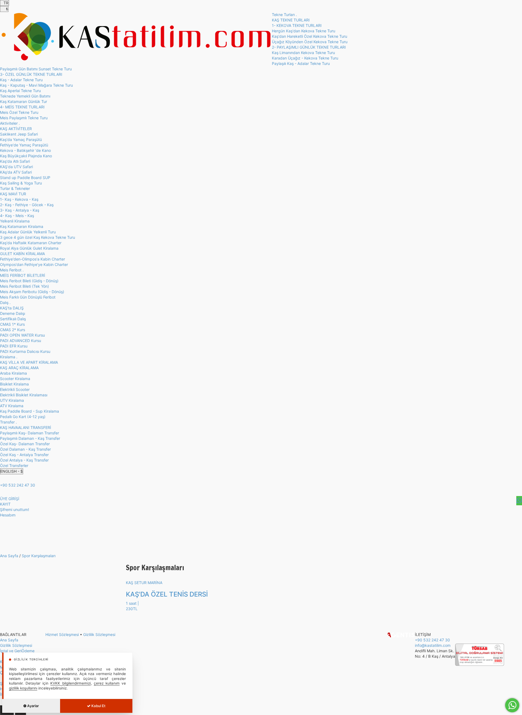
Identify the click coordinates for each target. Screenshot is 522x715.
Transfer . (8, 422)
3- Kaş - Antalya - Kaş (19, 210)
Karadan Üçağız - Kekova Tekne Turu (305, 58)
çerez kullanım (107, 683)
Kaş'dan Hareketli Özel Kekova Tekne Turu (309, 36)
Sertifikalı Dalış (13, 318)
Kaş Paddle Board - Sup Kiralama (29, 411)
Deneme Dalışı (12, 313)
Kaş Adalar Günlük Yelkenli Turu (28, 232)
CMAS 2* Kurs (12, 329)
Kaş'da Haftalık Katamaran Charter (30, 242)
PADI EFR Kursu (13, 346)
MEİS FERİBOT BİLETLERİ (22, 275)
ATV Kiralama (11, 405)
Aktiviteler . (10, 123)
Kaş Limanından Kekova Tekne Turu (303, 52)
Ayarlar (32, 706)
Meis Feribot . (12, 270)
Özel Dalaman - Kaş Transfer (25, 449)
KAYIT (5, 504)
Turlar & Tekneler (15, 188)
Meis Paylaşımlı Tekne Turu (24, 117)
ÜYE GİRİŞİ (9, 498)
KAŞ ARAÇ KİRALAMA (19, 367)
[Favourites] (519, 500)
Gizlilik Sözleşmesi (16, 645)
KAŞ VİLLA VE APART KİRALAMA (29, 362)
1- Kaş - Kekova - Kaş (19, 199)
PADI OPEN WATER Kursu (22, 335)
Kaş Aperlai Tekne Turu (20, 90)
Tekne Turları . (284, 14)
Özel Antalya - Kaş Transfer (24, 460)
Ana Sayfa (9, 555)
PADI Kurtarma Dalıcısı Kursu (25, 351)
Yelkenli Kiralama (15, 221)
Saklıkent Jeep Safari (19, 134)
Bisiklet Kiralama (14, 384)
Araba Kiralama (13, 373)
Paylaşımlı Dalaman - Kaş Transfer (30, 438)
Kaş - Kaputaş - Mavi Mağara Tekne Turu (36, 85)
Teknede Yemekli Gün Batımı (25, 96)
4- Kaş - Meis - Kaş (17, 215)
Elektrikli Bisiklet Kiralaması (23, 395)
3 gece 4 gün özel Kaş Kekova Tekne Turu (37, 237)
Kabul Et (98, 706)
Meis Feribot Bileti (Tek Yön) (24, 286)
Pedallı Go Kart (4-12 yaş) (22, 416)
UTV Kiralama (12, 400)
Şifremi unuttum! (14, 509)
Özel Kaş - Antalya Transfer (24, 454)
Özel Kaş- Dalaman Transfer (25, 443)
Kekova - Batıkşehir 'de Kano (25, 150)
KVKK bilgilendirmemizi (70, 683)
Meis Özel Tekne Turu (19, 112)
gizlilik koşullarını (23, 688)
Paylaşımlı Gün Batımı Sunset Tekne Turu (36, 69)
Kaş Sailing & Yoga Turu (21, 183)
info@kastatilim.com (432, 645)
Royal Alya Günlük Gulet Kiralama (29, 248)
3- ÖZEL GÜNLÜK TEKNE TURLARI (31, 74)
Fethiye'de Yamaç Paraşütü (24, 145)
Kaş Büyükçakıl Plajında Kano (26, 155)
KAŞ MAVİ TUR (13, 194)
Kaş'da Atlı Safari (15, 161)
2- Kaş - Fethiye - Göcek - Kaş (27, 204)
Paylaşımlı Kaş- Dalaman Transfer (29, 433)
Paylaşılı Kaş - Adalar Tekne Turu (301, 63)
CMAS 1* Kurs (12, 324)
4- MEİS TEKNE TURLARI (22, 107)
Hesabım (7, 515)
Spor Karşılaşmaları (38, 555)
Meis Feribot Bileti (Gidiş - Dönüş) (29, 280)
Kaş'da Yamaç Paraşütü (21, 139)
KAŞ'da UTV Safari (16, 166)
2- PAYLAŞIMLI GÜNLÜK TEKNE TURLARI (309, 47)
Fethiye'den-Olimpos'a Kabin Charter (32, 259)
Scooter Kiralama (15, 378)
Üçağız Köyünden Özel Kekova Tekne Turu (309, 41)
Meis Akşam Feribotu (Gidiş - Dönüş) (32, 291)
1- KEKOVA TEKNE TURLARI (297, 25)
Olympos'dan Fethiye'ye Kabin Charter (34, 264)
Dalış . (5, 302)
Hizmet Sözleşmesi (62, 634)
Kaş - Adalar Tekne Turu (21, 79)
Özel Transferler (14, 465)
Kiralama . (8, 357)
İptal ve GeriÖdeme (17, 650)
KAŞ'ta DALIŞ (12, 308)
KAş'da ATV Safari (16, 172)
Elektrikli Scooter (15, 389)
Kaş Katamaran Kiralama (21, 226)
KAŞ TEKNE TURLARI (291, 20)
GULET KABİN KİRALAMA (22, 253)
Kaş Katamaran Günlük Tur (23, 101)
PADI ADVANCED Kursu (20, 340)
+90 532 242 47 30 (17, 485)
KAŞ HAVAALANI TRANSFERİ (25, 427)
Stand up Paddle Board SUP (25, 177)
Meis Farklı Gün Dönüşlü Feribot (27, 297)
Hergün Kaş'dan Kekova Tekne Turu (303, 31)
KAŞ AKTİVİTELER (16, 128)
